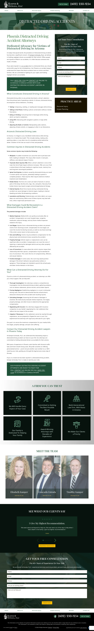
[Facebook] (55, 616)
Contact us (19, 370)
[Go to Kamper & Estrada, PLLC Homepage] (13, 4)
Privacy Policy (56, 627)
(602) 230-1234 (80, 4)
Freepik (11, 627)
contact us (33, 80)
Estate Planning (55, 11)
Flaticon (15, 627)
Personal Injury (36, 11)
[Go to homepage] (11, 616)
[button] (39, 540)
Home (6, 11)
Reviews (71, 11)
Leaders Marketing (83, 627)
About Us (20, 11)
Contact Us (86, 11)
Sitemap (50, 627)
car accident (25, 66)
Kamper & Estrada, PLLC (37, 55)
